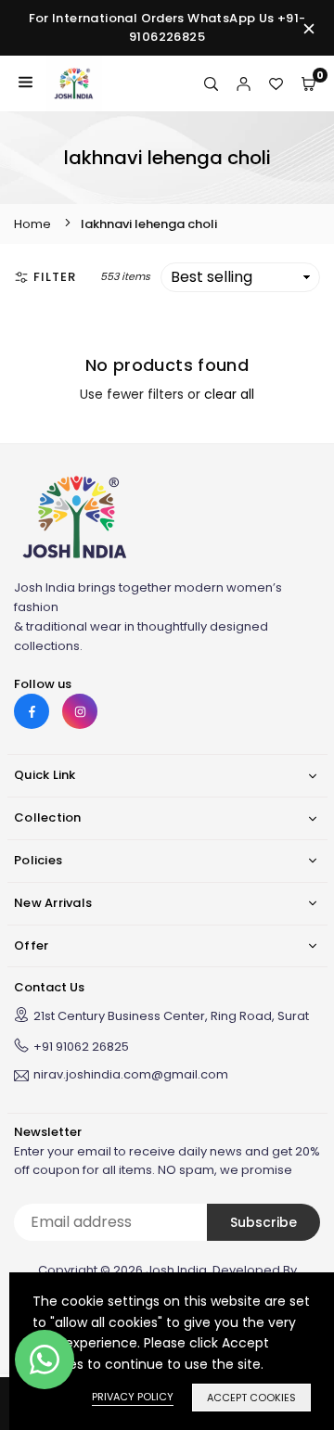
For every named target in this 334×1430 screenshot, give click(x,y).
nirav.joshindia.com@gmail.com (130, 1075)
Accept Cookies (251, 1397)
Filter (54, 277)
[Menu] (25, 83)
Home (32, 224)
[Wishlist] (276, 83)
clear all (229, 394)
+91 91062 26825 (81, 1046)
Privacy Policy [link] (132, 1396)
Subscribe (263, 1222)
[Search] (211, 83)
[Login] (243, 83)
